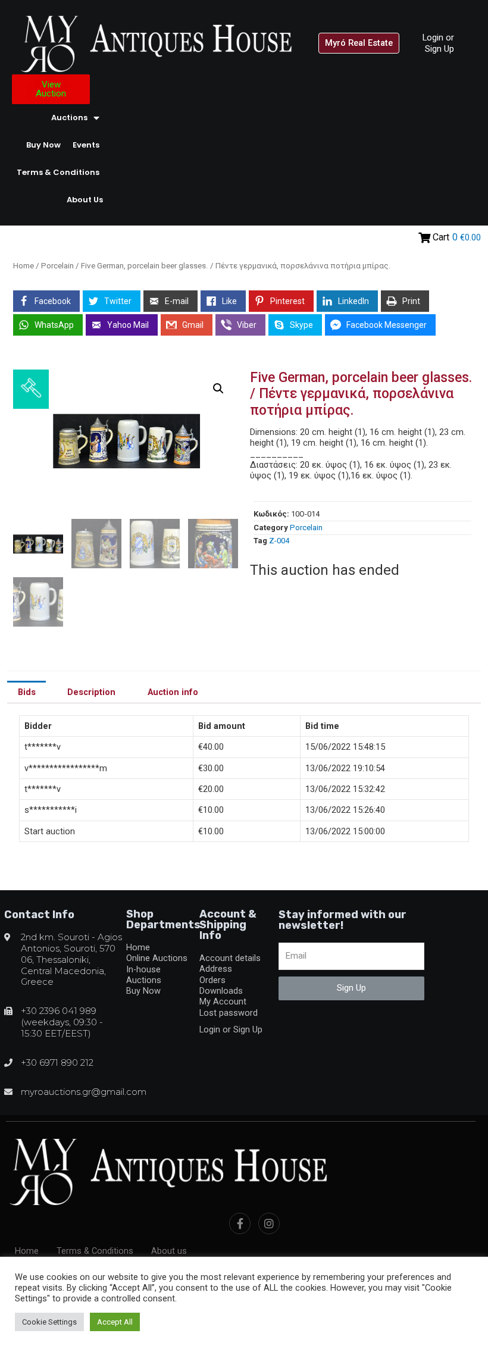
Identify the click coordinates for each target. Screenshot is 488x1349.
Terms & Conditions (58, 172)
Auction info (173, 692)
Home (23, 265)
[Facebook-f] (240, 1223)
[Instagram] (269, 1223)
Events (86, 145)
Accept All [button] (115, 1321)
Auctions (69, 117)
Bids (27, 692)
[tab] (26, 692)
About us (85, 199)
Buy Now (43, 145)
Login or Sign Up (438, 43)
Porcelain (57, 265)
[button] (358, 43)
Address (215, 968)
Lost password (228, 1012)
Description (91, 692)
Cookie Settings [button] (49, 1321)
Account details (230, 958)
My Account (222, 1001)
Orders (212, 980)
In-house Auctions (143, 974)
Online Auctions (156, 958)
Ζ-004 (279, 540)
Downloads (221, 990)
